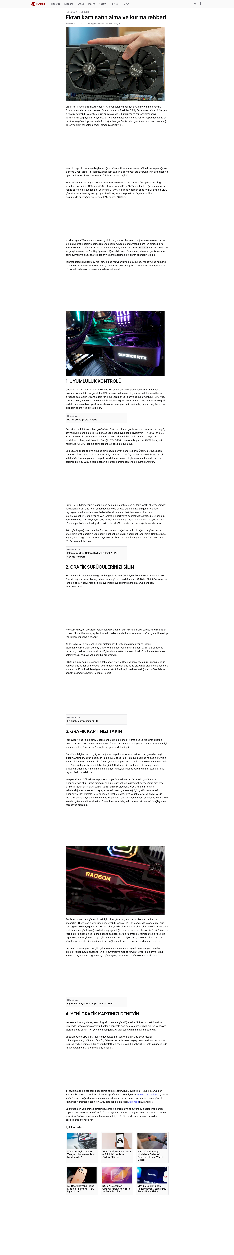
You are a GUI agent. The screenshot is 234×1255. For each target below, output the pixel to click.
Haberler (55, 4)
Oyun (126, 4)
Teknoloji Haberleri (77, 12)
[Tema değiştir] (195, 3)
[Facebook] (200, 3)
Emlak (81, 4)
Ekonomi (68, 4)
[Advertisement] (47, 47)
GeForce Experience (148, 1094)
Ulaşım (91, 4)
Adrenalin (133, 1101)
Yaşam (102, 4)
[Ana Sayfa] (38, 4)
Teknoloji (115, 4)
